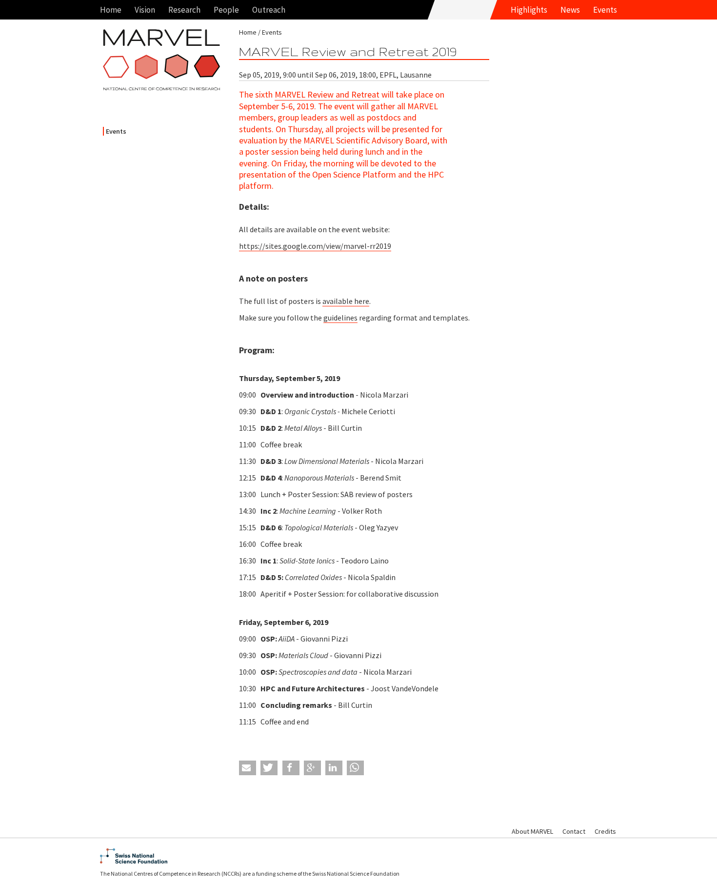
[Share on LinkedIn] (333, 768)
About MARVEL (532, 831)
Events (605, 9)
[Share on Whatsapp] (355, 768)
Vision (145, 9)
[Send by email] (247, 768)
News (570, 9)
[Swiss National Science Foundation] (358, 856)
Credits (605, 831)
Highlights (529, 9)
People (226, 9)
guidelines (340, 317)
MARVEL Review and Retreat (327, 94)
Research (184, 9)
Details (253, 206)
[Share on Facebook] (290, 768)
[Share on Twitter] (269, 768)
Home (110, 9)
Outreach (268, 9)
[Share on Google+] (312, 768)
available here (345, 301)
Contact (573, 831)
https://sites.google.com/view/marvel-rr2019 (315, 246)
